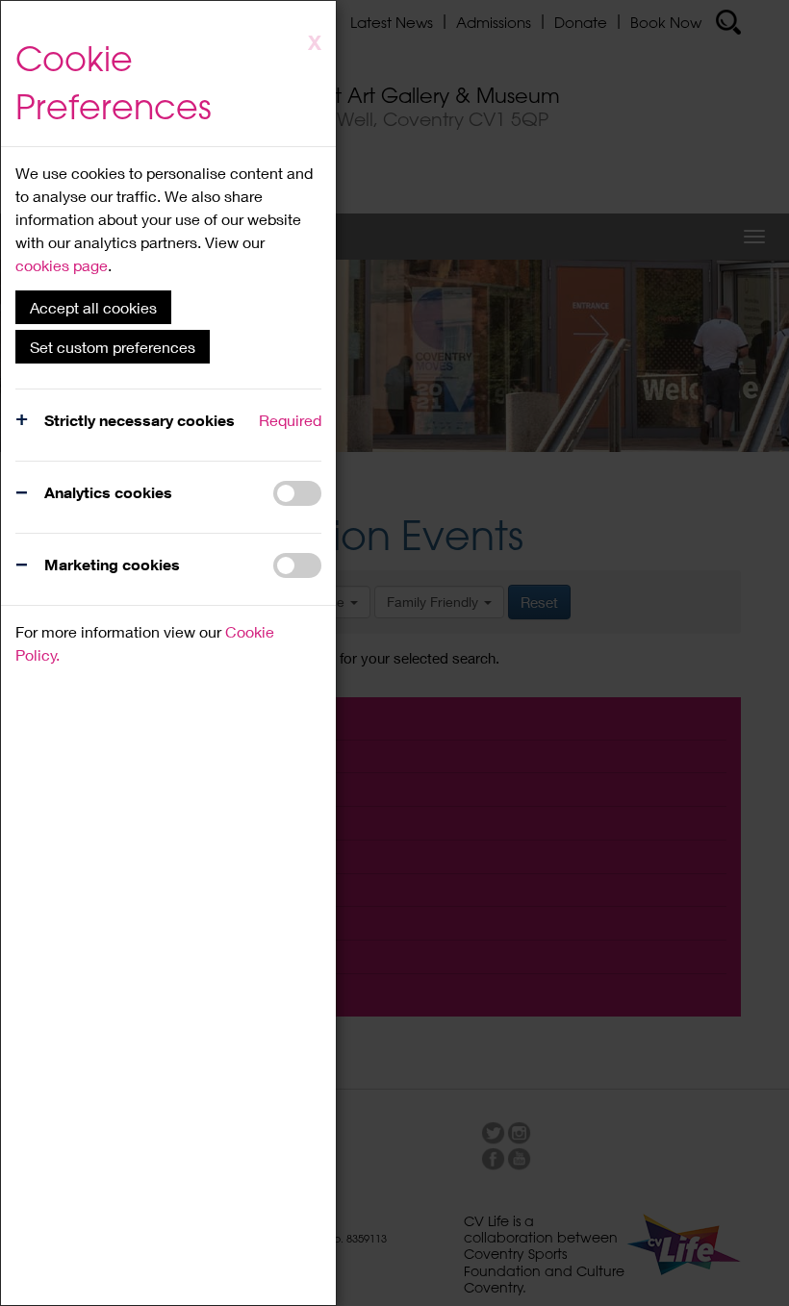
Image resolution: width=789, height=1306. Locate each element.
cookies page (61, 265)
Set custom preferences (112, 347)
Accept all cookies (93, 307)
